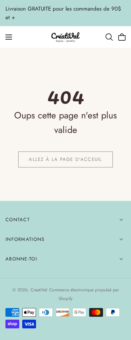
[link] (65, 159)
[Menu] (8, 37)
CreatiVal (39, 290)
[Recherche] (109, 37)
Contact (17, 219)
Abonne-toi (21, 258)
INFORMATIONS (25, 239)
